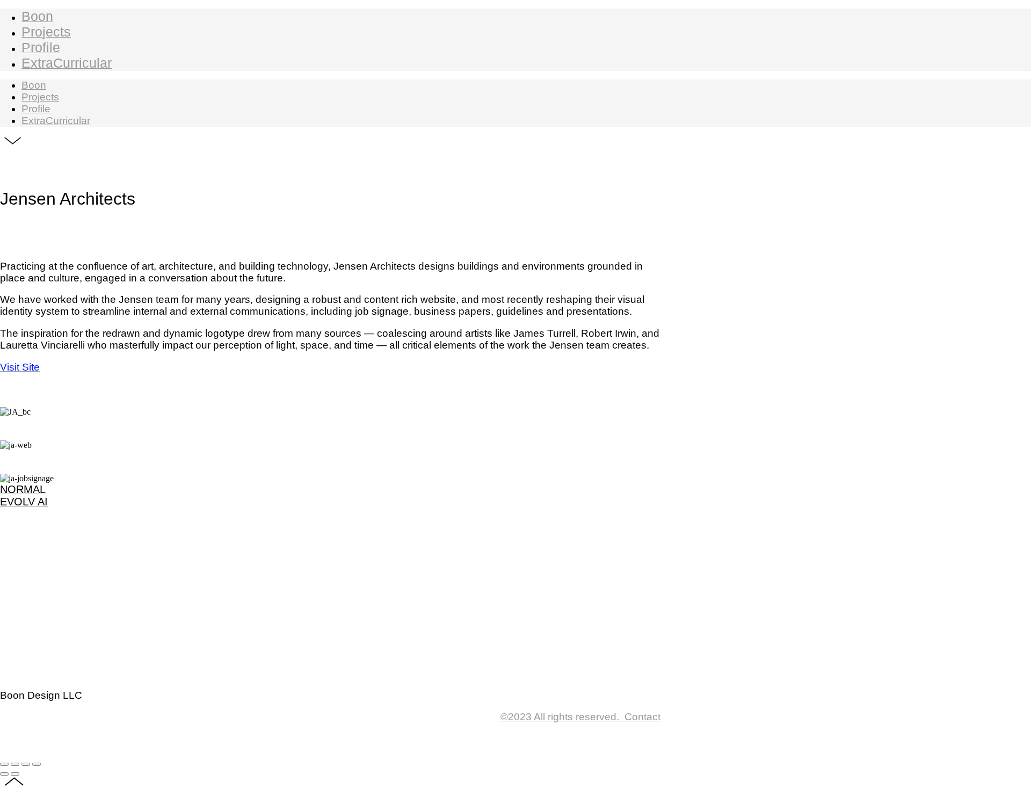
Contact (580, 716)
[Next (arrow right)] (15, 774)
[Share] (15, 764)
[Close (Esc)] (4, 764)
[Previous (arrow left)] (4, 774)
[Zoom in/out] (36, 764)
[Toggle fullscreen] (25, 764)
